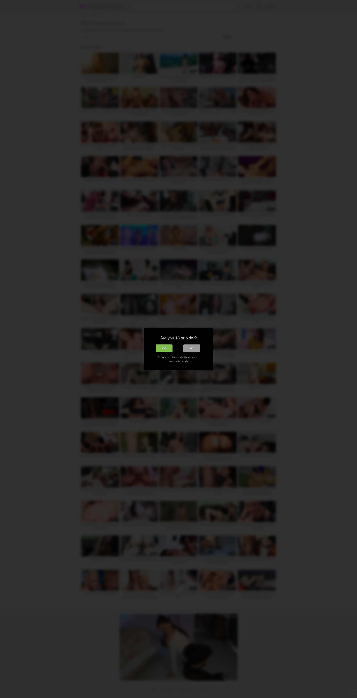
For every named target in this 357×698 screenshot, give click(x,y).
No (191, 348)
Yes (164, 348)
